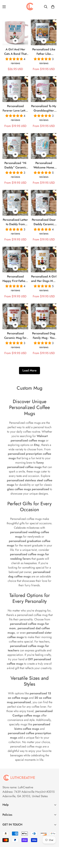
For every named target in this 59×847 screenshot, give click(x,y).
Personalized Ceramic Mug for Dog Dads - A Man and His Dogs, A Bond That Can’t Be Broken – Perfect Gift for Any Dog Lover (15, 335)
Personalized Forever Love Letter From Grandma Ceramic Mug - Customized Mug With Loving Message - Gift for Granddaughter (15, 108)
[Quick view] (15, 41)
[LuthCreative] (29, 6)
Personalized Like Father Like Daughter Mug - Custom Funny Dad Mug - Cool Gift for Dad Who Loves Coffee (43, 51)
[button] (53, 6)
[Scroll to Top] (53, 829)
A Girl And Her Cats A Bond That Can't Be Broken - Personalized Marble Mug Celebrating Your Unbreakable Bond (15, 51)
